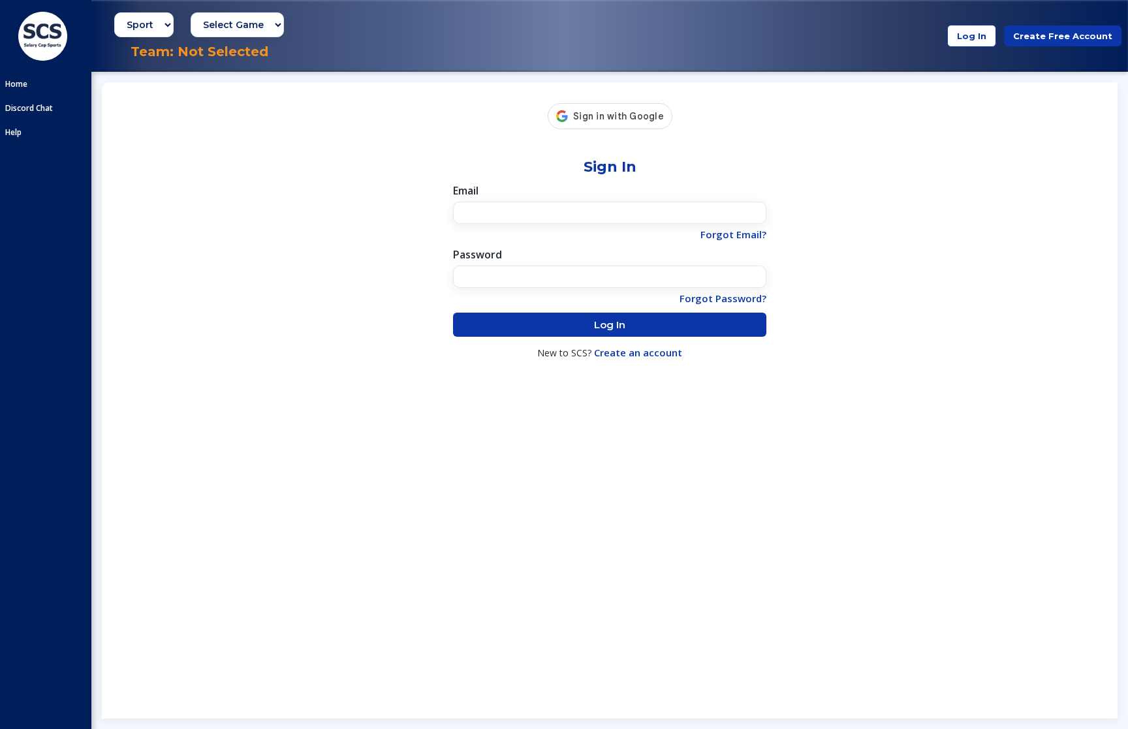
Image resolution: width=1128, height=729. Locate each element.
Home (16, 83)
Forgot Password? (723, 298)
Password (477, 254)
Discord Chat (29, 108)
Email (465, 190)
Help (13, 132)
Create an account (638, 352)
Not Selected (223, 51)
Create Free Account (1062, 36)
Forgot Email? (733, 234)
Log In (971, 36)
